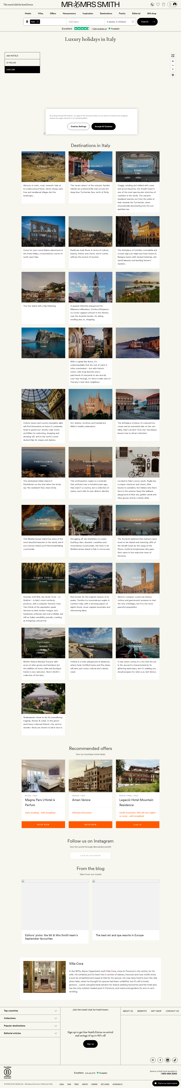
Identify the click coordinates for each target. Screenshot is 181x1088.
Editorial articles (12, 1033)
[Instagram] (153, 1060)
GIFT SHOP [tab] (156, 1011)
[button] (152, 4)
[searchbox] (54, 22)
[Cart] (163, 4)
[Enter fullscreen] (173, 56)
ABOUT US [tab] (128, 1011)
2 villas (90, 650)
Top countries (11, 1010)
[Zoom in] (173, 61)
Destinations (106, 13)
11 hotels (90, 408)
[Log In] (172, 4)
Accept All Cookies (103, 126)
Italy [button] (33, 22)
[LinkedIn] (167, 1060)
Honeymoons (69, 13)
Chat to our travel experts (167, 1083)
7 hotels (137, 523)
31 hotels (138, 465)
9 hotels (90, 646)
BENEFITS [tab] (142, 1011)
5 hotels (137, 346)
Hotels (28, 13)
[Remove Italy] (37, 21)
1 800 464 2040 (169, 1074)
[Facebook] (160, 1060)
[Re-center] (173, 75)
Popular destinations (14, 1025)
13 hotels (138, 170)
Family (122, 13)
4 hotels (90, 235)
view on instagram (90, 855)
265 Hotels (12, 56)
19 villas (43, 650)
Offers (53, 13)
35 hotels (90, 346)
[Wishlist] (158, 4)
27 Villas (11, 63)
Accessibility (118, 1084)
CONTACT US (172, 1011)
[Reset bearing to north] (173, 69)
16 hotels (138, 646)
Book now (43, 825)
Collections (10, 1018)
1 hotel (43, 170)
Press (76, 1084)
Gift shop (151, 13)
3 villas (138, 469)
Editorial (136, 13)
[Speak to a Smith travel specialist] (152, 4)
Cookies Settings (78, 126)
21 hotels (90, 523)
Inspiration (88, 13)
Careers (94, 1084)
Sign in (137, 824)
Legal (62, 1084)
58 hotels (43, 646)
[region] (109, 94)
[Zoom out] (173, 65)
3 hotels (43, 290)
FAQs (69, 1084)
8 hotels (43, 523)
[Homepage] (90, 4)
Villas (40, 13)
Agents (85, 1084)
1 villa (137, 173)
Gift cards (105, 1084)
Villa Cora (111, 971)
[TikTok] (175, 1060)
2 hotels (90, 170)
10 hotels (90, 465)
